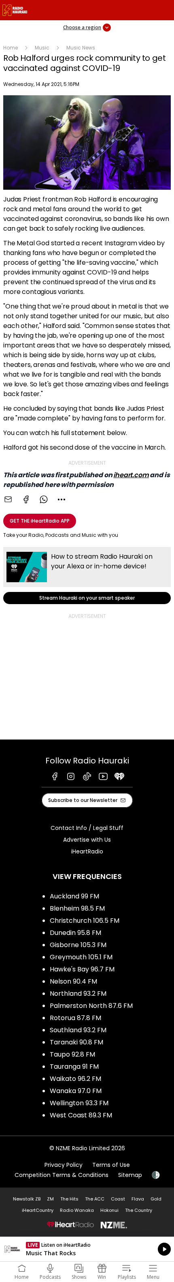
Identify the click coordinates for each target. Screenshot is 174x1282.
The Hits (69, 1199)
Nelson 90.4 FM (73, 981)
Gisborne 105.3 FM (78, 945)
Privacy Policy (64, 1165)
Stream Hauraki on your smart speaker (87, 575)
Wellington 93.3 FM (79, 1103)
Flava (138, 1199)
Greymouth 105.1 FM (81, 957)
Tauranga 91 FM (74, 1066)
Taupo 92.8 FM (72, 1054)
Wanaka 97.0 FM (76, 1090)
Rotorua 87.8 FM (75, 1018)
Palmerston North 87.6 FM (91, 1005)
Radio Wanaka (77, 1210)
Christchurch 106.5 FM (84, 920)
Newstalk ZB (26, 1199)
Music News (80, 47)
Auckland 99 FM (74, 896)
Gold (156, 1199)
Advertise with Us (87, 840)
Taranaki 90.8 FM (76, 1042)
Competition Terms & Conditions (61, 1175)
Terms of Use (111, 1165)
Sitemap (130, 1175)
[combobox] (61, 499)
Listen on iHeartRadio (87, 1249)
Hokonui (109, 1210)
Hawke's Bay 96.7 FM (82, 969)
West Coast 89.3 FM (81, 1115)
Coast (118, 1199)
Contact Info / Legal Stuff (87, 828)
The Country (138, 1210)
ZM (50, 1199)
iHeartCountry (37, 1210)
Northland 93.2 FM (78, 993)
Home (10, 47)
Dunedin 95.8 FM (75, 932)
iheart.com (131, 475)
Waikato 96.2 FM (75, 1078)
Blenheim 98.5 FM (77, 908)
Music (42, 47)
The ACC (94, 1199)
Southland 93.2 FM (78, 1030)
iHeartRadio (87, 851)
